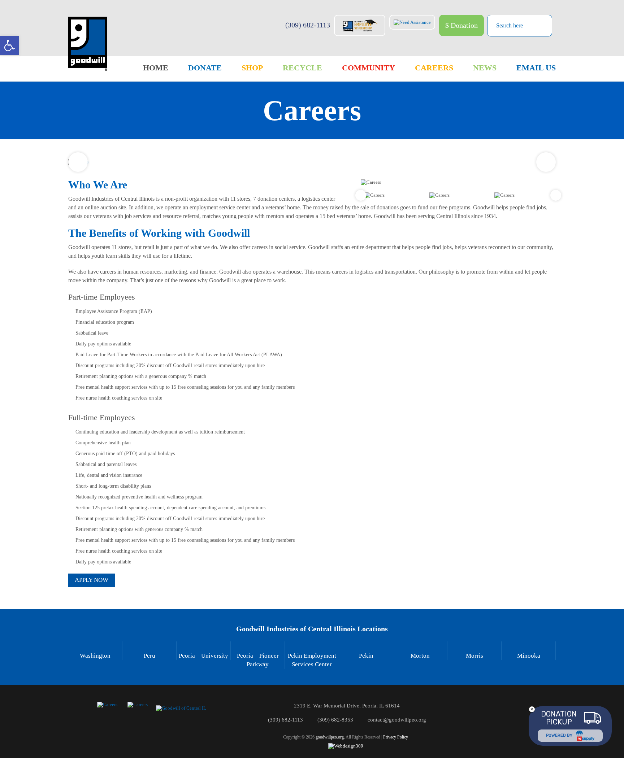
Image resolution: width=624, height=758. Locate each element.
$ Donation (461, 25)
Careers (434, 67)
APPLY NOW (91, 579)
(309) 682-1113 (307, 25)
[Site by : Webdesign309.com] (345, 746)
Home (155, 67)
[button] (9, 45)
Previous (78, 162)
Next (546, 162)
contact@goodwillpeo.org (397, 720)
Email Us (536, 67)
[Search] (541, 25)
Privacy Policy (395, 737)
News (485, 67)
